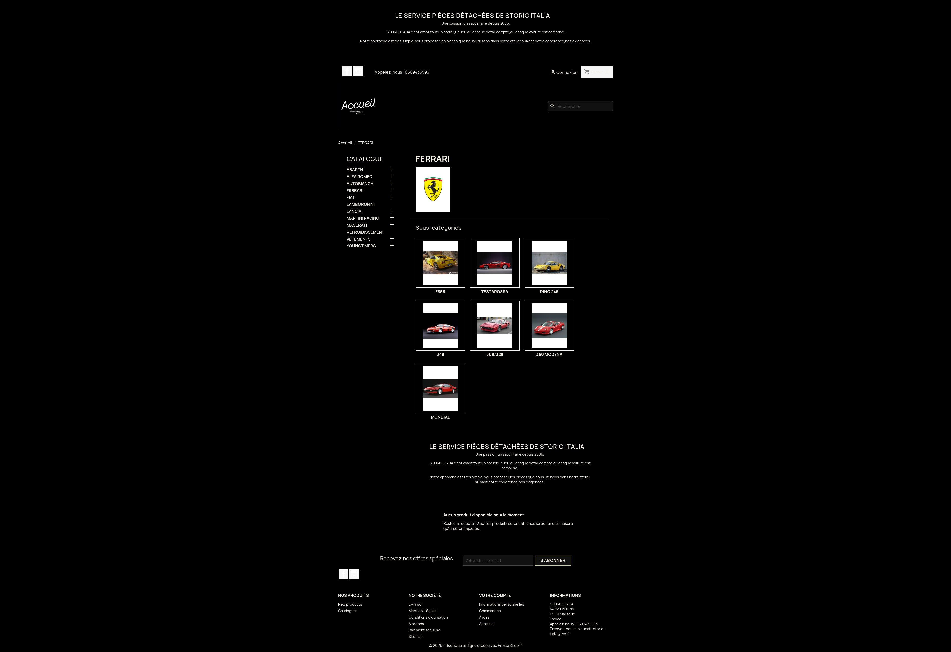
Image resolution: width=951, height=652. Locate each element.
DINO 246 (549, 291)
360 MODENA (549, 354)
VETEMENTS (359, 239)
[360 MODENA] (549, 326)
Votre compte (495, 595)
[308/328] (495, 326)
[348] (440, 326)
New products (350, 604)
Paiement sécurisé (424, 630)
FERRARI (355, 190)
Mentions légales (423, 610)
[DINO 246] (549, 263)
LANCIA (354, 211)
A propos (416, 623)
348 (440, 354)
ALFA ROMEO (359, 176)
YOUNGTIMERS (361, 246)
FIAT (351, 197)
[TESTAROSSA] (495, 263)
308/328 (494, 354)
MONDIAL (440, 417)
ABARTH (355, 169)
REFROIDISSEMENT (365, 232)
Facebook (347, 71)
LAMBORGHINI (361, 204)
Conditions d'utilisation (428, 617)
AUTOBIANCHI (360, 183)
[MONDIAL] (440, 388)
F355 (440, 291)
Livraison (416, 604)
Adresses (487, 623)
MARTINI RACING (363, 218)
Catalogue (365, 159)
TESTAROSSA (494, 291)
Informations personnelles (501, 604)
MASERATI (357, 225)
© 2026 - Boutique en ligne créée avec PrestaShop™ (475, 645)
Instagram (358, 71)
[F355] (440, 263)
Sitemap (416, 636)
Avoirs (484, 617)
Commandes (490, 610)
